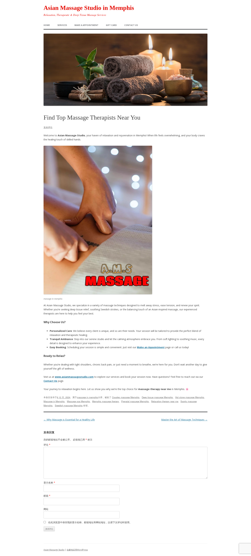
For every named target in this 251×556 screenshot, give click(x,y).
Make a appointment (86, 25)
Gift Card (111, 25)
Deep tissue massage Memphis (157, 397)
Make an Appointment (151, 347)
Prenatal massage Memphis (135, 401)
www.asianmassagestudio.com (74, 376)
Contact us (131, 25)
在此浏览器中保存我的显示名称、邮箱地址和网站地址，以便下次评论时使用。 (90, 522)
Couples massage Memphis (126, 397)
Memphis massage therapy (105, 401)
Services (62, 25)
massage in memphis (87, 397)
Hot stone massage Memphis (189, 397)
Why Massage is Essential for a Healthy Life (69, 419)
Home (47, 25)
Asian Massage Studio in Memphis (89, 8)
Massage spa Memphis (78, 401)
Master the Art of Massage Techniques (184, 419)
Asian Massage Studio (54, 549)
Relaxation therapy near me (164, 401)
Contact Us (50, 380)
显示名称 (49, 482)
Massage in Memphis (54, 401)
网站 (46, 509)
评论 (47, 444)
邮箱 (47, 495)
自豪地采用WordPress (77, 549)
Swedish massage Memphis (69, 405)
